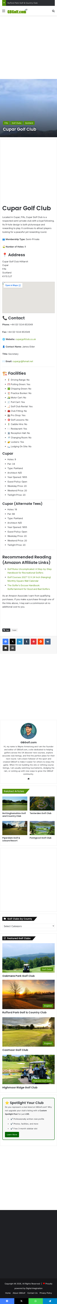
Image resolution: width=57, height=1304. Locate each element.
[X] (12, 642)
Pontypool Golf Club (40, 837)
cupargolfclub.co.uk (25, 339)
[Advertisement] (28, 46)
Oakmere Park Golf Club (18, 976)
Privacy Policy (46, 1293)
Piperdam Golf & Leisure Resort (11, 839)
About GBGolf (19, 1293)
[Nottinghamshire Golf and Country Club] (14, 804)
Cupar (14, 630)
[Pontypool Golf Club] (42, 828)
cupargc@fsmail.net (23, 361)
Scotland (29, 123)
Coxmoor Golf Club (16, 3)
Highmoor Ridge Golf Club (19, 1087)
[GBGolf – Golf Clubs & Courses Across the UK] (19, 11)
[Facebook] (5, 642)
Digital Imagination (34, 1288)
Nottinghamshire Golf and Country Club (14, 814)
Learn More (12, 1134)
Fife (6, 123)
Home (8, 1293)
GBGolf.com (28, 742)
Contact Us (32, 1293)
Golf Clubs (16, 123)
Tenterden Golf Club (40, 813)
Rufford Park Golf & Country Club (24, 1012)
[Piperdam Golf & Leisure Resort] (14, 828)
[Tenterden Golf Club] (42, 804)
